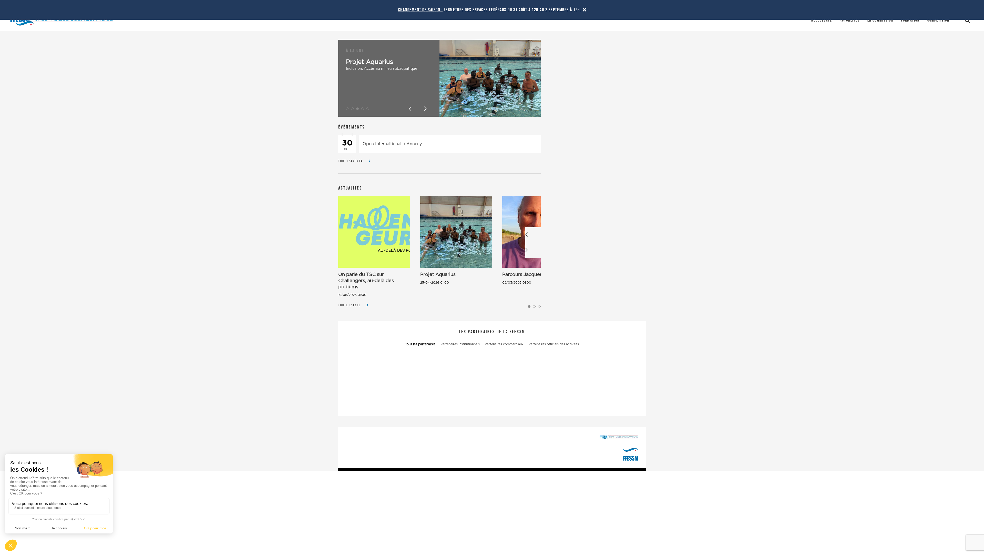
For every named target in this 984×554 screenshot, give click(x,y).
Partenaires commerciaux (504, 344)
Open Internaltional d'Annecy (392, 144)
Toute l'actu (349, 305)
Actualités (850, 20)
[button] (347, 108)
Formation (910, 20)
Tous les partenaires (420, 344)
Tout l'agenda (350, 161)
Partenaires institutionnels (460, 344)
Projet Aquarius (369, 62)
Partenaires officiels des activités (554, 344)
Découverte (821, 20)
